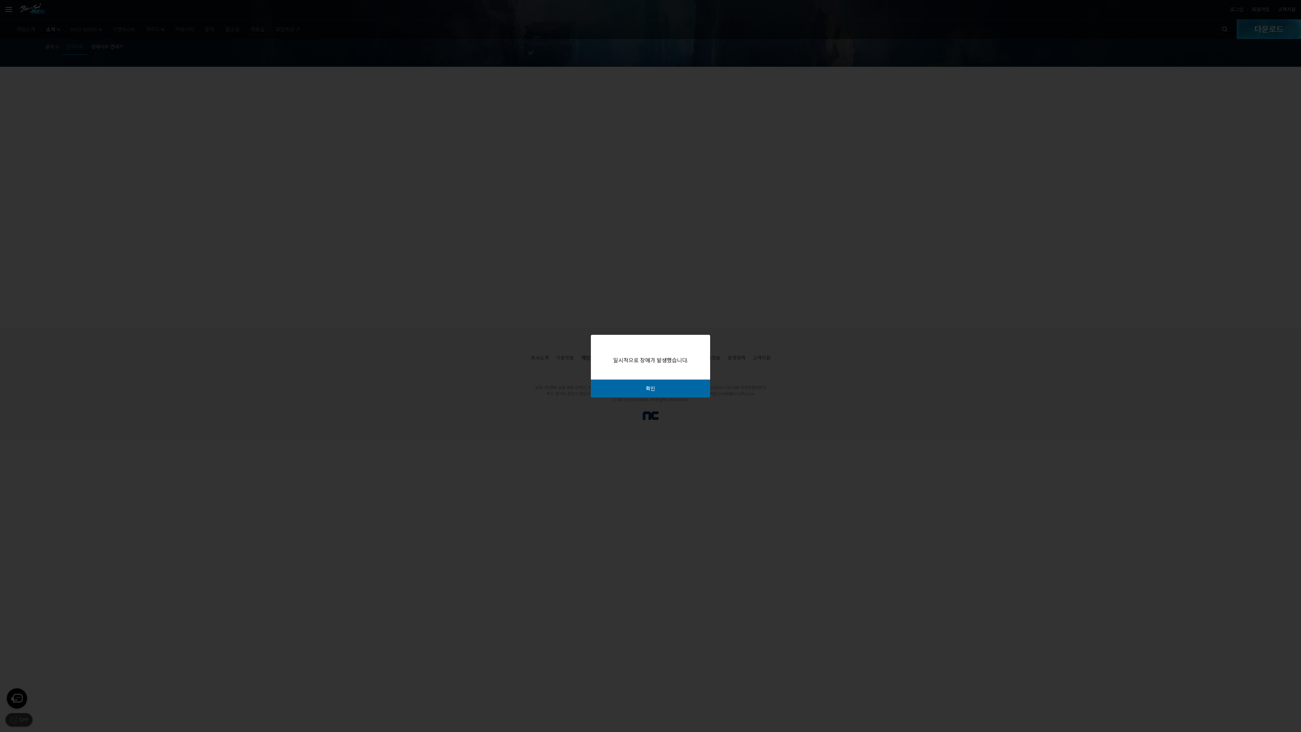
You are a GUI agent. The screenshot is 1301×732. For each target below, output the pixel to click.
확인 (650, 388)
